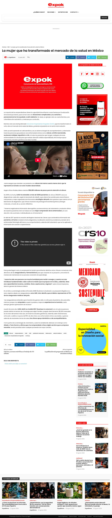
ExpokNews (12, 57)
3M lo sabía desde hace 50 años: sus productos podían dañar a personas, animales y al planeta (84, 463)
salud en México (57, 333)
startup (27, 335)
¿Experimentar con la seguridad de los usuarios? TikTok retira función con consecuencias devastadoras (41, 505)
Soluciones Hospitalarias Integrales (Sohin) (40, 124)
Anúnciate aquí (82, 516)
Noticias (4, 47)
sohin (65, 333)
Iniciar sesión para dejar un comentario (16, 363)
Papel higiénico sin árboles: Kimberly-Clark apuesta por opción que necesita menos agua (69, 504)
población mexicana (38, 333)
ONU (30, 333)
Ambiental (81, 369)
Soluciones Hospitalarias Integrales (14, 335)
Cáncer (11, 333)
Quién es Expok (73, 516)
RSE (9, 47)
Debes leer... (79, 428)
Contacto (89, 516)
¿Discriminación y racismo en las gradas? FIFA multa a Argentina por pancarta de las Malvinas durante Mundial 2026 (85, 390)
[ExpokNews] (5, 57)
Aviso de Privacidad (98, 516)
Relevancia (48, 333)
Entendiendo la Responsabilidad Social (84, 403)
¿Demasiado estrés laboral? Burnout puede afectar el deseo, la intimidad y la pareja (97, 504)
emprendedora (19, 333)
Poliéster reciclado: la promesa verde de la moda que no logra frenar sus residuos (85, 374)
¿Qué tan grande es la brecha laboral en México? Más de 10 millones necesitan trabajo (84, 433)
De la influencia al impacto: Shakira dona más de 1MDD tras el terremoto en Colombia (84, 448)
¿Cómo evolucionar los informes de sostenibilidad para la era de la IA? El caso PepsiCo (86, 409)
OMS (26, 333)
